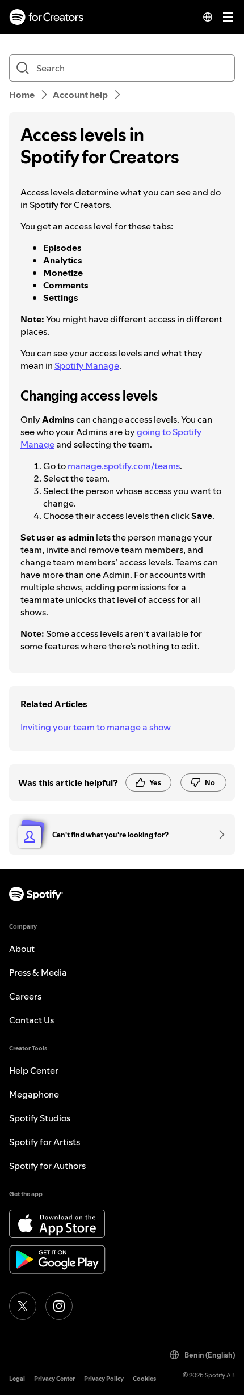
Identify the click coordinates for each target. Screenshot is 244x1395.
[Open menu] (228, 17)
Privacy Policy (104, 1379)
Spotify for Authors (47, 1165)
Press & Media (38, 972)
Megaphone (34, 1094)
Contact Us (31, 1020)
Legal (17, 1379)
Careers (25, 996)
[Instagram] (59, 1306)
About (22, 948)
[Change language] (207, 17)
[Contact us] (218, 834)
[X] (22, 1306)
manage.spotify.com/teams (124, 466)
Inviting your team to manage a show (95, 727)
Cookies (144, 1379)
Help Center (33, 1070)
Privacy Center (54, 1379)
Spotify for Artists (44, 1141)
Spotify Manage (86, 365)
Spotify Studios (39, 1118)
